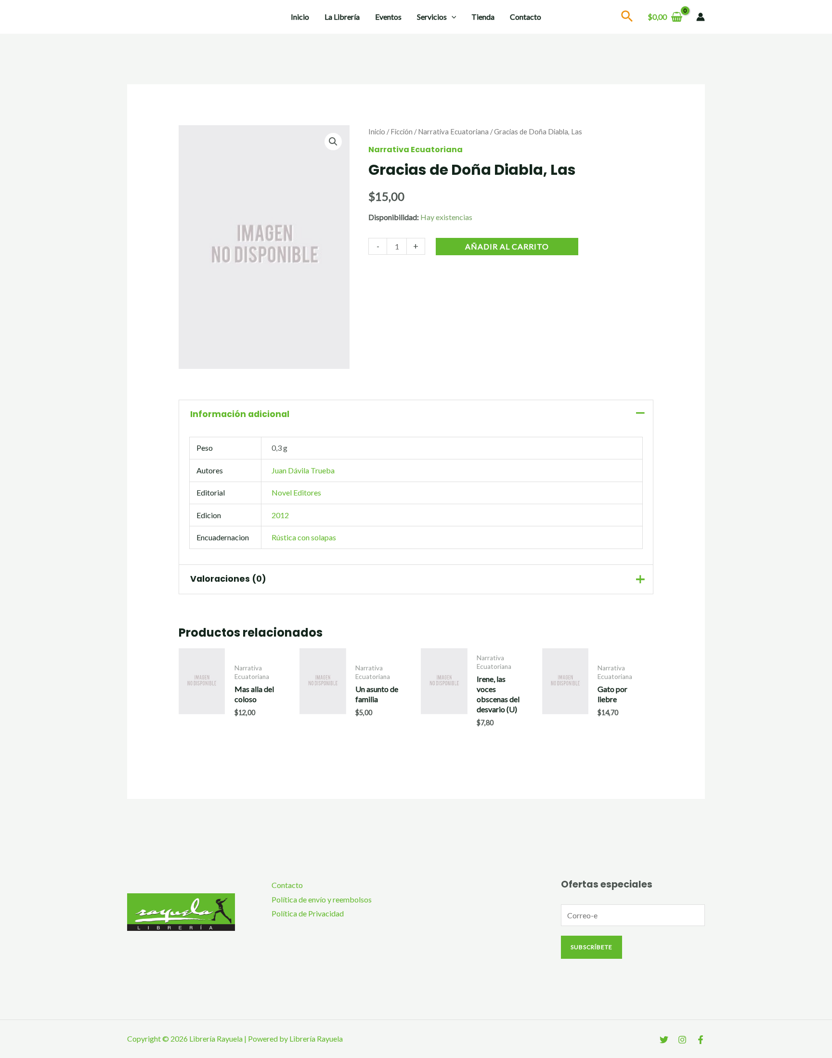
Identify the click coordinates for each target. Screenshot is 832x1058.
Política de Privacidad (308, 913)
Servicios (432, 16)
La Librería (342, 16)
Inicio (300, 16)
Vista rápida (202, 722)
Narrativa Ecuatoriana (453, 131)
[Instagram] (682, 1039)
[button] (333, 141)
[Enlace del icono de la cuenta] (700, 17)
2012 (280, 515)
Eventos (388, 16)
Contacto (525, 16)
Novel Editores (296, 492)
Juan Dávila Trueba (303, 470)
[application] (451, 17)
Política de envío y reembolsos (322, 899)
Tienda (482, 16)
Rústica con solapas (304, 537)
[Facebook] (700, 1039)
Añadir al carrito (507, 246)
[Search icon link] (627, 18)
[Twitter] (664, 1039)
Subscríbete (591, 947)
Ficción (401, 131)
